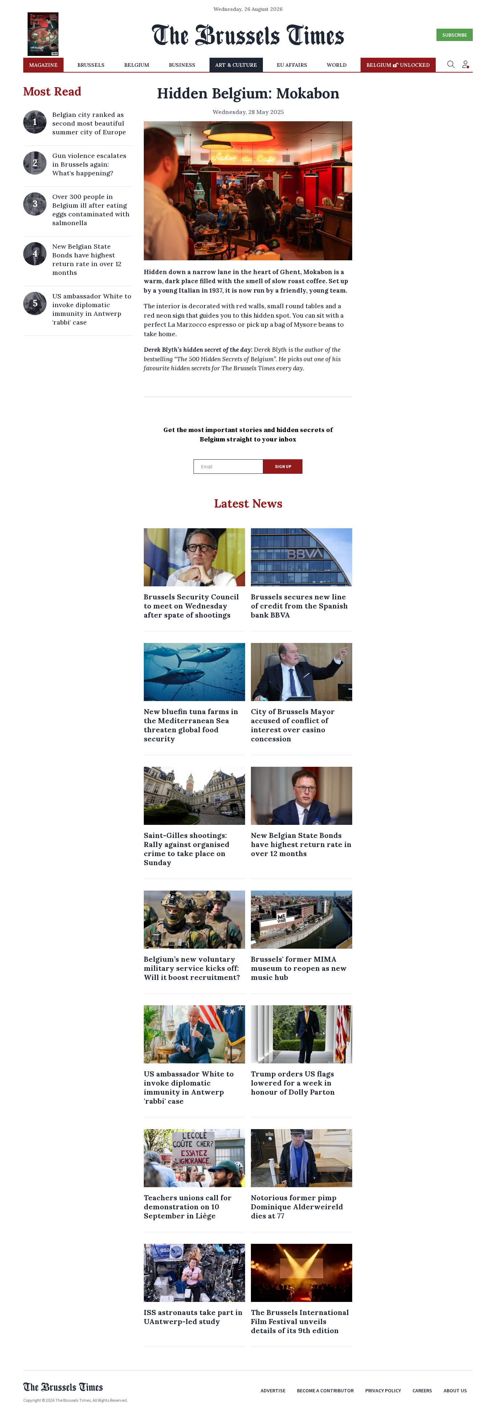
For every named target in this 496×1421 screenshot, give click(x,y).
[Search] (451, 65)
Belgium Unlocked (398, 65)
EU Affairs (292, 65)
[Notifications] (465, 65)
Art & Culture (236, 65)
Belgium (136, 65)
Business (182, 65)
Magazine (43, 65)
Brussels (91, 65)
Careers (422, 1390)
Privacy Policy (383, 1390)
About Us (455, 1390)
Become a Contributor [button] (325, 1390)
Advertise (273, 1390)
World (337, 65)
